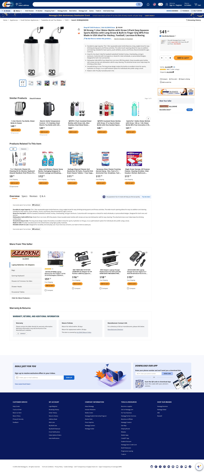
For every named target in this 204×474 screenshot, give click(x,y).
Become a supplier (126, 406)
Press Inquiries (89, 422)
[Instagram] (164, 467)
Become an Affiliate (127, 419)
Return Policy (16, 416)
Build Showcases (126, 448)
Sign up (69, 377)
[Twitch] (181, 467)
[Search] (139, 4)
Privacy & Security (18, 419)
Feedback (37, 205)
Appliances (14, 20)
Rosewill (159, 416)
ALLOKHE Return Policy (83, 332)
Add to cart (182, 58)
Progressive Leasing (127, 451)
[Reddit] (79, 33)
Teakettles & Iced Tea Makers (51, 20)
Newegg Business (162, 406)
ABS (158, 413)
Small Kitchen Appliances (30, 20)
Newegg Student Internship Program (96, 416)
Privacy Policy (59, 467)
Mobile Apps (124, 435)
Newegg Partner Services (128, 416)
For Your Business (126, 413)
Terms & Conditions (48, 467)
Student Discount (126, 441)
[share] (79, 29)
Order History (53, 413)
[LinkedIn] (169, 467)
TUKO (67, 20)
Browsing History (54, 409)
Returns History (53, 416)
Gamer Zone (88, 419)
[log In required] (64, 252)
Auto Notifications (54, 438)
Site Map (123, 425)
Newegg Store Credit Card (129, 445)
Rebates (123, 432)
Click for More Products (20, 298)
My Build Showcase (54, 429)
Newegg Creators (126, 422)
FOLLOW (190, 110)
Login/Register (53, 406)
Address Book (53, 419)
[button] (22, 4)
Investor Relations (90, 409)
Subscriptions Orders (55, 435)
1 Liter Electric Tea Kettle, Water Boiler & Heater (23, 122)
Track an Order (17, 409)
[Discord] (185, 467)
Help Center (16, 406)
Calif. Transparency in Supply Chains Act (86, 467)
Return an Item (17, 413)
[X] (160, 467)
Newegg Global (161, 409)
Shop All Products (35, 98)
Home (5, 20)
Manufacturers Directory (115, 329)
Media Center (89, 413)
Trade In (123, 454)
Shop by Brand (125, 429)
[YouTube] (177, 467)
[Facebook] (156, 467)
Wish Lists (52, 422)
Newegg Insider (89, 429)
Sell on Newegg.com (127, 409)
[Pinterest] (173, 467)
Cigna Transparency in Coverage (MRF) (110, 467)
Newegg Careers (90, 425)
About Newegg (89, 406)
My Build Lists (53, 425)
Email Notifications (54, 432)
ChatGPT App (125, 438)
